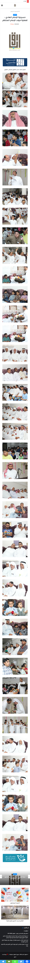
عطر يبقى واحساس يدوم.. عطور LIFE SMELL (18, 933)
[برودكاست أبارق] (15, 5)
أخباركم (12, 11)
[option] (15, 876)
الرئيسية (17, 11)
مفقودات (26, 931)
